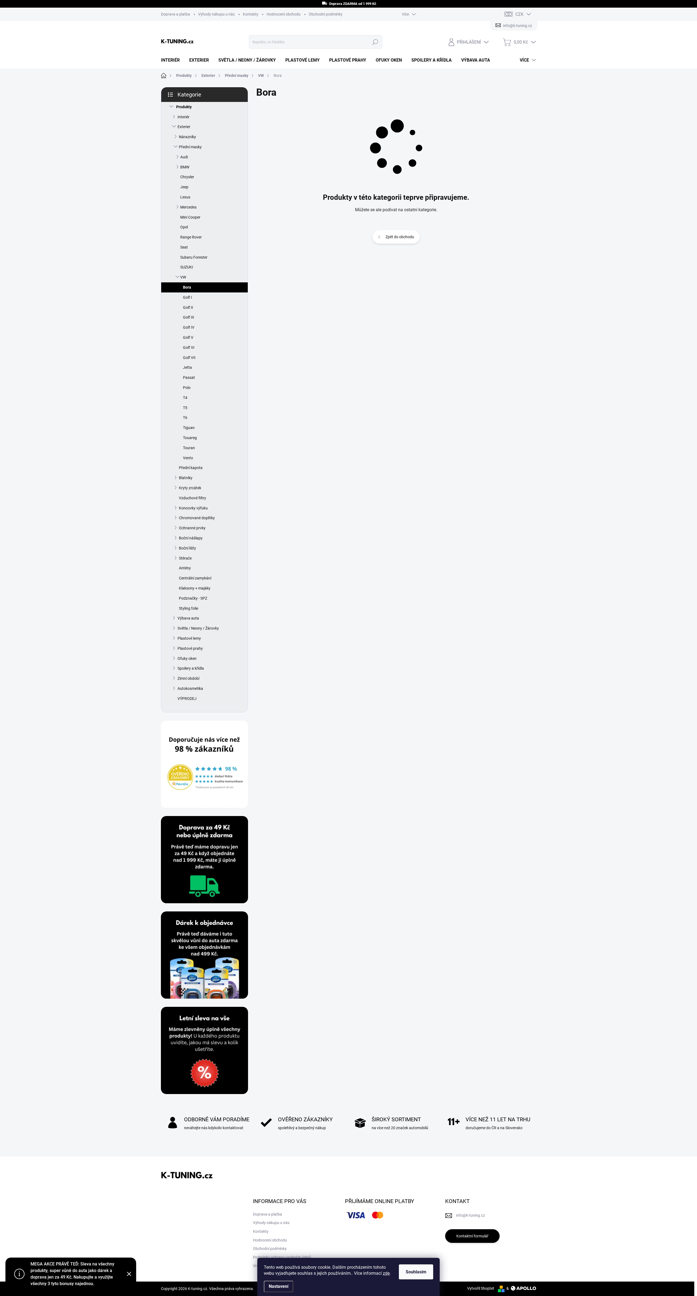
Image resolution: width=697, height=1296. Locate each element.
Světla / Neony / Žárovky (198, 628)
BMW (184, 167)
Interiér (183, 117)
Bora (187, 287)
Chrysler (187, 177)
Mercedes (188, 207)
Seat (184, 247)
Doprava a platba (175, 14)
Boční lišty (187, 548)
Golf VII (189, 357)
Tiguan (189, 427)
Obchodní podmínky (326, 14)
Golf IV (188, 327)
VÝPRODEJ (187, 698)
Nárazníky (187, 137)
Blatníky (185, 478)
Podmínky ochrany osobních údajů (282, 1257)
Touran (189, 448)
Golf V (188, 337)
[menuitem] (172, 60)
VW (183, 277)
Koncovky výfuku (193, 508)
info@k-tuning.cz (470, 1215)
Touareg (190, 438)
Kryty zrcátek (190, 488)
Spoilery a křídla (191, 668)
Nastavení (278, 1286)
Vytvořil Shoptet (480, 1288)
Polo (187, 387)
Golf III (188, 317)
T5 (185, 408)
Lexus (185, 197)
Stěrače (185, 558)
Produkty (184, 107)
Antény (185, 568)
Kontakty (250, 14)
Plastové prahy (190, 648)
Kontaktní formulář (472, 1236)
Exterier (184, 127)
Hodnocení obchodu (284, 14)
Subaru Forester (193, 257)
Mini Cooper (190, 217)
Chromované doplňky (197, 518)
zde (386, 1273)
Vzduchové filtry (192, 498)
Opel (184, 227)
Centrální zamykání (195, 578)
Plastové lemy (189, 638)
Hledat (375, 42)
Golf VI (188, 347)
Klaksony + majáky (194, 588)
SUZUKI (186, 267)
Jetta (187, 367)
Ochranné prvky (192, 528)
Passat (189, 377)
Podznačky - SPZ (193, 598)
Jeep (184, 187)
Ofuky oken (187, 658)
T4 (185, 397)
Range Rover (191, 237)
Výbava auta (188, 618)
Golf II (188, 307)
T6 (185, 417)
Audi (184, 157)
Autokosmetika (190, 688)
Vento (188, 458)
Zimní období (188, 678)
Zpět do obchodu (400, 237)
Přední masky (190, 147)
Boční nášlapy (191, 538)
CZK (519, 14)
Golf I (187, 297)
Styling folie (188, 608)
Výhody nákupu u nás (216, 14)
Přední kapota (191, 468)
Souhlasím (416, 1271)
